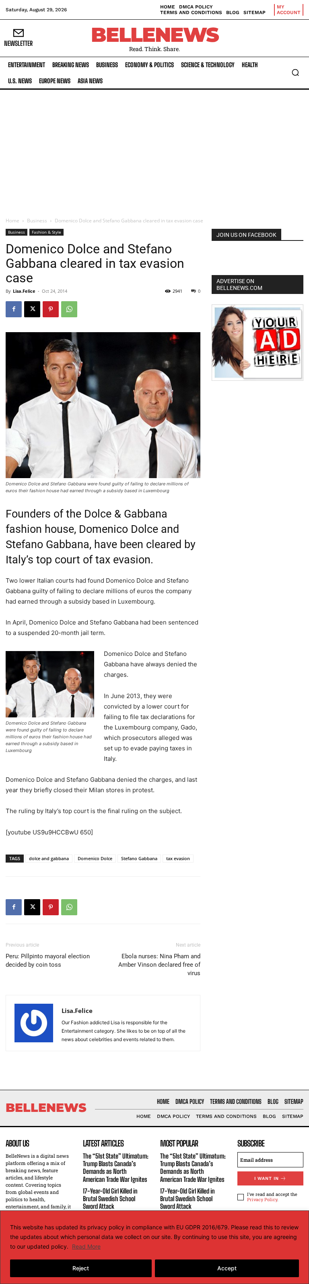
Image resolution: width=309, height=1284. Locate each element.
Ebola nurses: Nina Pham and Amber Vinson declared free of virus (159, 965)
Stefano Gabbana (139, 858)
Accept (227, 1268)
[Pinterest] (51, 309)
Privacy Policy (262, 1199)
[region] (154, 1247)
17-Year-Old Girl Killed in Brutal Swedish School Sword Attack (110, 1198)
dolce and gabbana (49, 858)
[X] (32, 309)
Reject (80, 1268)
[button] (295, 72)
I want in (266, 1178)
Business (37, 220)
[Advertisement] (154, 150)
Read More (86, 1246)
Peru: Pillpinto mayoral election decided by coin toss (48, 960)
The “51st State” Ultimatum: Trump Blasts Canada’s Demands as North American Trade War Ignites (115, 1167)
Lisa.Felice (24, 291)
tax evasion (178, 858)
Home (12, 220)
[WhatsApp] (69, 309)
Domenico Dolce (95, 858)
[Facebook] (14, 309)
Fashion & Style (46, 232)
